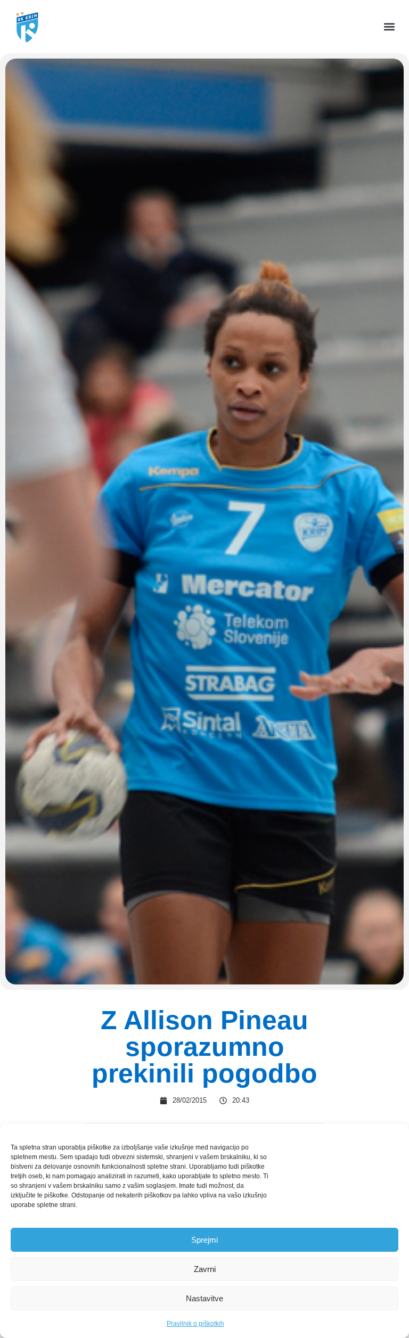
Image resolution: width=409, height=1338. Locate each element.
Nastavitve (204, 1298)
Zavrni (205, 1269)
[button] (389, 27)
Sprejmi (204, 1239)
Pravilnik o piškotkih (195, 1323)
